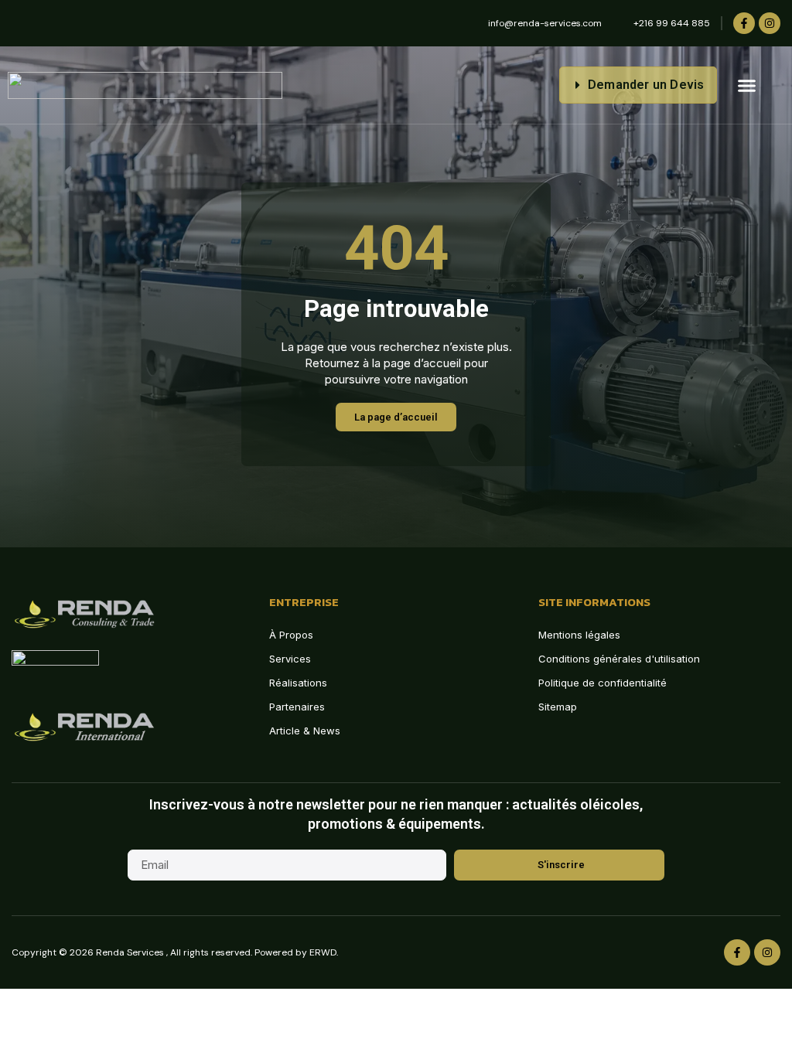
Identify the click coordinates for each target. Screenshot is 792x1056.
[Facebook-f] (744, 23)
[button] (747, 85)
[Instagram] (769, 23)
